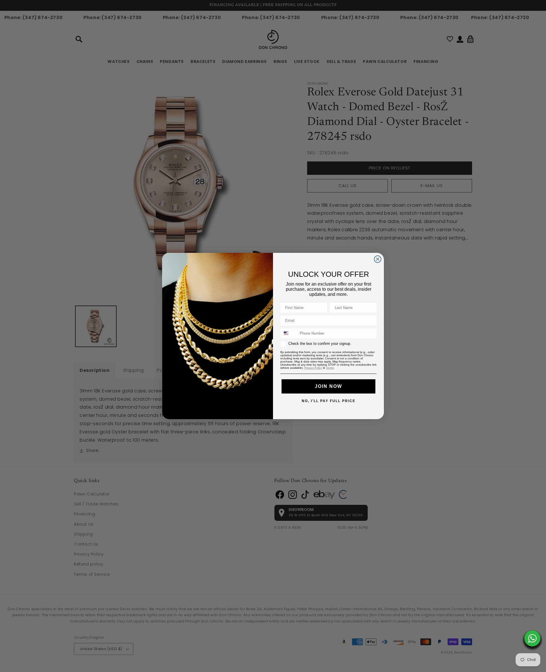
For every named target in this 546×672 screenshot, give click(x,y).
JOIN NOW (328, 386)
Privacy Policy (313, 367)
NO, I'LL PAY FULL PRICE (328, 400)
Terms (330, 367)
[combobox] (289, 333)
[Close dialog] (377, 259)
